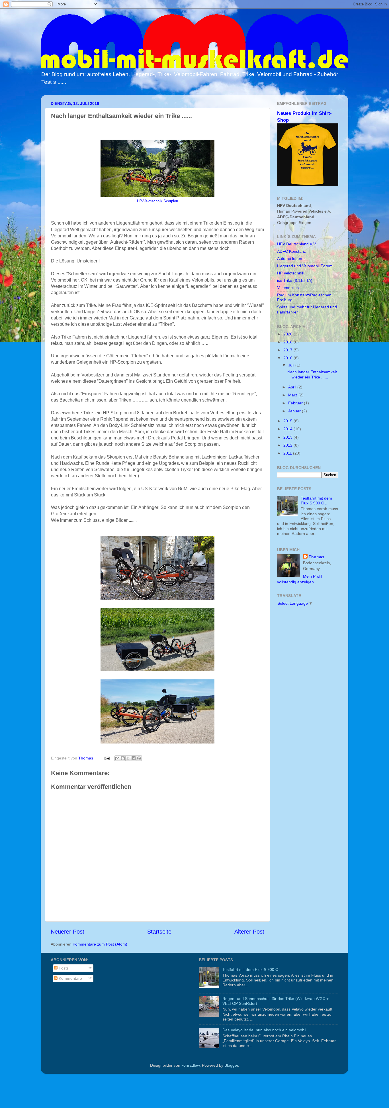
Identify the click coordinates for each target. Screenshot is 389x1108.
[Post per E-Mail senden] (107, 758)
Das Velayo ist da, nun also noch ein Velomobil (264, 1030)
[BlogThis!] (123, 758)
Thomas (316, 557)
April (292, 387)
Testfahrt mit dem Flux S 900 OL (316, 500)
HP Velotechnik (290, 273)
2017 (288, 350)
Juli (291, 365)
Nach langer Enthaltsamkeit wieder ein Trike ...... (312, 374)
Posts (63, 968)
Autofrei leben (289, 258)
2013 (288, 437)
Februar (296, 403)
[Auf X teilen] (128, 758)
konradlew (190, 1065)
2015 (288, 421)
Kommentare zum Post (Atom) (100, 944)
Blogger (231, 1065)
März (293, 395)
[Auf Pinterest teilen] (139, 758)
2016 (288, 358)
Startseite (159, 931)
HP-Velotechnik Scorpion (157, 201)
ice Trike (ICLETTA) (294, 280)
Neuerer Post (67, 931)
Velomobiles (288, 287)
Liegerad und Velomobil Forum (305, 266)
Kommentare (70, 978)
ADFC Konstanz (291, 251)
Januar (295, 411)
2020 (288, 334)
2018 (288, 342)
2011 (288, 453)
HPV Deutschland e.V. (297, 244)
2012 (288, 445)
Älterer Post (249, 931)
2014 (288, 429)
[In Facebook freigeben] (133, 758)
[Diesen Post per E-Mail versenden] (117, 758)
